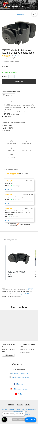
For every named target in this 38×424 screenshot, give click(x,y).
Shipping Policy (31, 409)
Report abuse (26, 414)
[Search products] (34, 13)
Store (3, 58)
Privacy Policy (20, 409)
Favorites (11, 150)
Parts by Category (14, 58)
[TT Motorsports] (12, 5)
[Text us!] (30, 420)
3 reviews (18, 56)
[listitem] (18, 262)
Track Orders (26, 144)
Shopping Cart (26, 150)
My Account (11, 144)
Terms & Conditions (8, 409)
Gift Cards (11, 157)
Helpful (8, 189)
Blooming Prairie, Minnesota (25, 294)
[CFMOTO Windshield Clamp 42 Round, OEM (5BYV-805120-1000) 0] (19, 33)
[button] (8, 95)
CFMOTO (31, 289)
